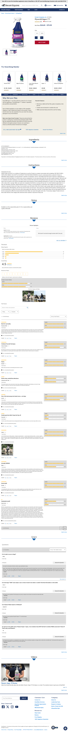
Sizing (34, 94)
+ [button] (41, 37)
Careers (45, 729)
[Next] (66, 82)
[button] (41, 5)
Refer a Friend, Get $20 (57, 706)
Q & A (53, 94)
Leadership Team (55, 702)
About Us (53, 700)
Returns (37, 715)
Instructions (24, 94)
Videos (62, 94)
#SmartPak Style (55, 708)
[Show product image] (17, 32)
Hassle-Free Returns (48, 129)
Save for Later (48, 21)
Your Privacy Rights (18, 729)
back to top (62, 133)
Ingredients (15, 94)
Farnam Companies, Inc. (41, 17)
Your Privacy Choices (28, 729)
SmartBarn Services (40, 702)
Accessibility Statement (38, 729)
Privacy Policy (10, 729)
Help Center (38, 713)
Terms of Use (3, 729)
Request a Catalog (56, 704)
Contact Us (37, 700)
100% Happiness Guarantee (32, 129)
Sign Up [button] (24, 698)
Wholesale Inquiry (39, 707)
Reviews (43, 94)
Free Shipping (38, 717)
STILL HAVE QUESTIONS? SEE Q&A (11, 129)
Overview (6, 94)
